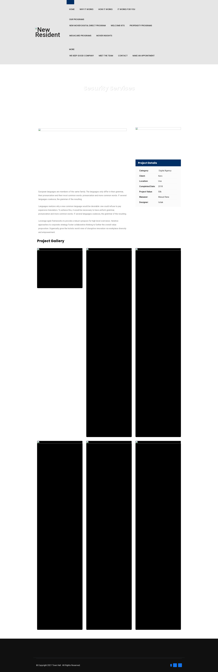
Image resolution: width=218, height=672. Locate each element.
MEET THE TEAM (106, 55)
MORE (71, 49)
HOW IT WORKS (105, 9)
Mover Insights (104, 35)
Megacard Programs (80, 35)
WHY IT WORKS (86, 9)
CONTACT (123, 55)
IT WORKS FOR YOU (126, 9)
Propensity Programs (141, 25)
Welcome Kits (118, 25)
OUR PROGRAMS (76, 19)
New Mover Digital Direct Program (87, 25)
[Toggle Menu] (70, 2)
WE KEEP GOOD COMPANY (81, 55)
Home (72, 9)
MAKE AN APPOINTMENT (144, 55)
